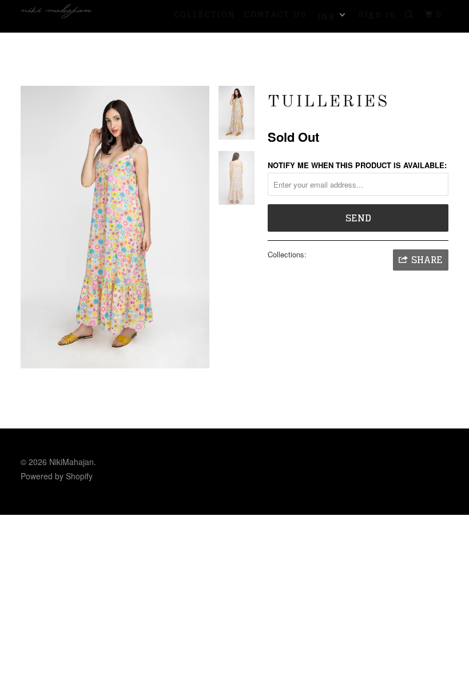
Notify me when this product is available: (357, 165)
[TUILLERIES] (115, 227)
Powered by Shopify (57, 476)
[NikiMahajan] (56, 11)
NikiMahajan (71, 461)
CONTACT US (275, 14)
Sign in (377, 14)
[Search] (410, 15)
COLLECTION (205, 14)
